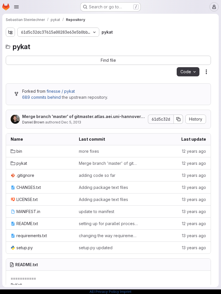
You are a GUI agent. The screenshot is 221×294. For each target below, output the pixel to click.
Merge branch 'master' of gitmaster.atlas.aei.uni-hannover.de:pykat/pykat (83, 116)
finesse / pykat (61, 91)
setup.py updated (96, 247)
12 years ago (194, 151)
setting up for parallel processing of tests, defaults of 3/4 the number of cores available (108, 223)
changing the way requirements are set (108, 235)
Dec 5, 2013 (71, 122)
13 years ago (194, 175)
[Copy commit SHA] (178, 119)
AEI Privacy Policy (104, 291)
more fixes (89, 151)
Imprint (126, 291)
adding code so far (97, 175)
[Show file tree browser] (10, 32)
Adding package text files (103, 187)
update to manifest (96, 211)
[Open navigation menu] (16, 6)
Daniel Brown (33, 122)
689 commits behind (41, 97)
